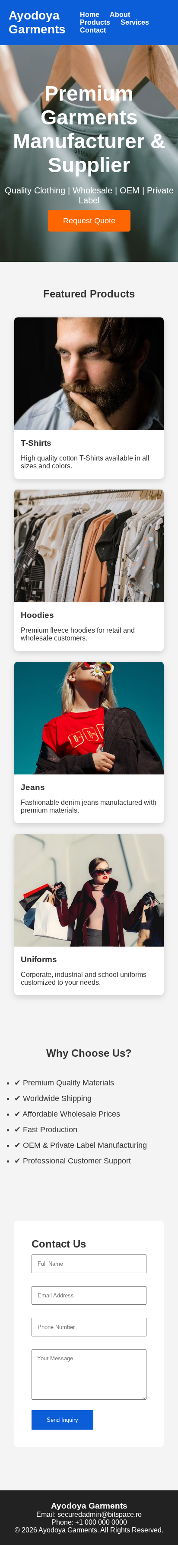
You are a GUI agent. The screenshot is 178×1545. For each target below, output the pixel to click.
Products (95, 22)
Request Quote (89, 220)
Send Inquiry (62, 1420)
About (120, 14)
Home (89, 14)
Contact (93, 30)
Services (135, 22)
